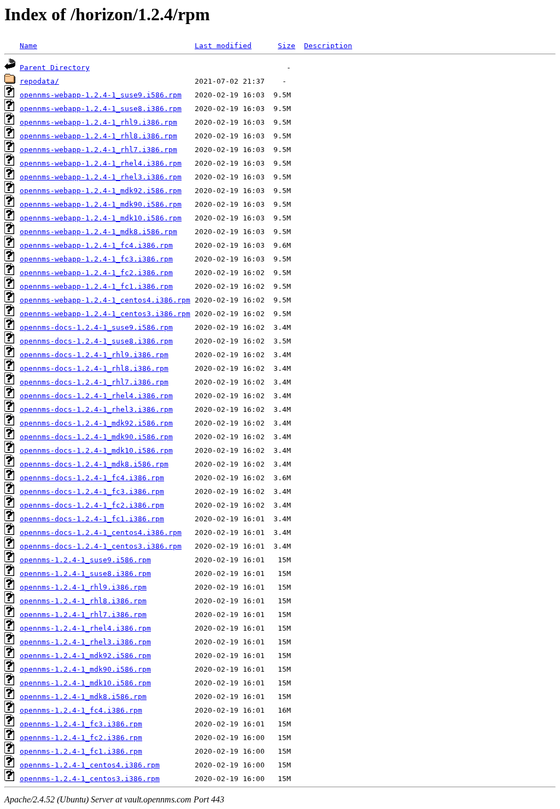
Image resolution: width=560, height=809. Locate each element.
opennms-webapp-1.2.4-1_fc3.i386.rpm (96, 259)
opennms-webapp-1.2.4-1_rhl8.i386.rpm (98, 136)
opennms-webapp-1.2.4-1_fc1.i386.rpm (96, 286)
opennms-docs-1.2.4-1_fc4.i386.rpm (92, 478)
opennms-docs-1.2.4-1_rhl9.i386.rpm (94, 355)
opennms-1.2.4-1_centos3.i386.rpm (90, 779)
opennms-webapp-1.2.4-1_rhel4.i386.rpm (101, 163)
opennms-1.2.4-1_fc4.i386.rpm (81, 710)
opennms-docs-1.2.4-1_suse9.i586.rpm (96, 327)
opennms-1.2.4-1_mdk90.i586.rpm (85, 669)
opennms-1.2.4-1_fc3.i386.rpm (81, 724)
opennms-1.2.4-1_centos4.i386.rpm (90, 765)
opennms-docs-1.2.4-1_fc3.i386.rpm (92, 491)
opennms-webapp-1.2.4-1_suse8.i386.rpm (101, 108)
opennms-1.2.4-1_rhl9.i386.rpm (83, 587)
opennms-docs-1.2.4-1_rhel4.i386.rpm (96, 396)
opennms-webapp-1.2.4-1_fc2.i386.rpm (96, 273)
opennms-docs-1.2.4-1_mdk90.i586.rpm (96, 437)
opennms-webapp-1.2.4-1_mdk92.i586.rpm (101, 191)
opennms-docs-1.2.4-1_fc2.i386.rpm (92, 505)
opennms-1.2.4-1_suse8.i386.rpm (85, 573)
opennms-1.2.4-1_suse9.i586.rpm (85, 560)
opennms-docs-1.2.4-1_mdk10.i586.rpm (96, 450)
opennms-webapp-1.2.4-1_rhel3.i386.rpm (101, 177)
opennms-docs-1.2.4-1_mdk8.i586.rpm (94, 464)
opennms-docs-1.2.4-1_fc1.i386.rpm (92, 519)
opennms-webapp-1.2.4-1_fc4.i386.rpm (96, 245)
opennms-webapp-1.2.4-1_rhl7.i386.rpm (98, 149)
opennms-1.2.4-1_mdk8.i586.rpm (83, 696)
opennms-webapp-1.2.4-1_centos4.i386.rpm (105, 300)
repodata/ (39, 81)
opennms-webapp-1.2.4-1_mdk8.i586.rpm (98, 232)
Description (328, 46)
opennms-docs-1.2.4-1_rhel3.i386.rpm (96, 409)
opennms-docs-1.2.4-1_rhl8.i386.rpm (94, 368)
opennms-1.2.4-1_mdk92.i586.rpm (85, 655)
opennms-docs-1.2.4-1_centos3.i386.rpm (101, 546)
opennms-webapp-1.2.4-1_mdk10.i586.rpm (101, 218)
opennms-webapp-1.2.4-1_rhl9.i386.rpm (98, 122)
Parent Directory (55, 67)
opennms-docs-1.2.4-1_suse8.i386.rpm (96, 341)
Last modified (223, 46)
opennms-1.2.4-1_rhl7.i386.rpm (83, 614)
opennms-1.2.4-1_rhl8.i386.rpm (83, 601)
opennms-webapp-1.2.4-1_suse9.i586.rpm (101, 95)
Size (286, 46)
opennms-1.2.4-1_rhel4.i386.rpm (85, 628)
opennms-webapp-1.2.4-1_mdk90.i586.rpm (101, 204)
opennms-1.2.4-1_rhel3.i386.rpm (85, 642)
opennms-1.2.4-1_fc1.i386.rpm (81, 751)
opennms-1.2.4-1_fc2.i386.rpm (81, 738)
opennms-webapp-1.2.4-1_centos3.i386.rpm (105, 314)
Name (28, 46)
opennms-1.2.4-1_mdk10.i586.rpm (85, 683)
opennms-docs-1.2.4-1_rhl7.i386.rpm (94, 382)
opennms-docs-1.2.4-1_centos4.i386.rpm (101, 532)
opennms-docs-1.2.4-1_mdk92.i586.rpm (96, 423)
